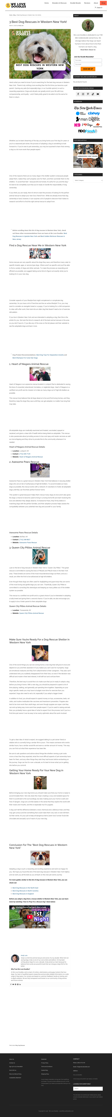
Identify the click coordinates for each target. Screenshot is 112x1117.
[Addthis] (18, 984)
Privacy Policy (44, 1063)
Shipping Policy (45, 1074)
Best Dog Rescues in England (23, 894)
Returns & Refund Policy (15, 1074)
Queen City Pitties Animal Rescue (31, 613)
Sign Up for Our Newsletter (16, 1066)
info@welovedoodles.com (83, 1066)
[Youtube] (13, 984)
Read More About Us (88, 50)
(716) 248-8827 (24, 540)
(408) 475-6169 (81, 1062)
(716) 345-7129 (24, 454)
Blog (14, 15)
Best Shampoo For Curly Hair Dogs (25, 358)
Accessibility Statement (15, 1077)
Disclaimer (43, 1059)
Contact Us (12, 1063)
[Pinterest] (15, 984)
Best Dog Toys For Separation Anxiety (50, 355)
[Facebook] (11, 984)
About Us (11, 1059)
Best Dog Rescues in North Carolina (25, 891)
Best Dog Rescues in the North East (25, 888)
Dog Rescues (21, 1045)
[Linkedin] (20, 984)
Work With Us (12, 1070)
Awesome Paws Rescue (28, 543)
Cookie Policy (44, 1070)
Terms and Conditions (46, 1066)
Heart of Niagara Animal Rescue (31, 457)
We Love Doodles (15, 5)
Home (10, 15)
